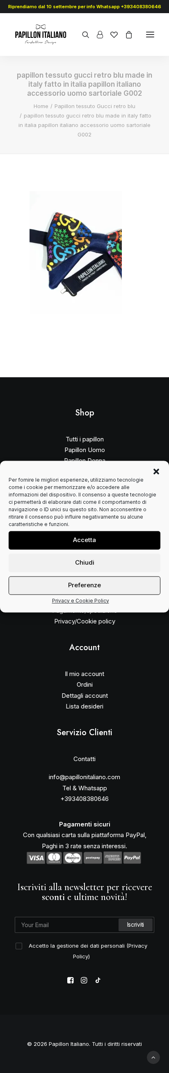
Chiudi (84, 562)
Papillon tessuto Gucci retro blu (95, 106)
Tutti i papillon (85, 439)
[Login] (96, 34)
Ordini (85, 684)
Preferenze (84, 585)
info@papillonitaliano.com (84, 777)
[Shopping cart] (125, 34)
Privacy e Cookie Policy (80, 601)
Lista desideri (84, 706)
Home (41, 106)
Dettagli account (85, 695)
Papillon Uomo (84, 450)
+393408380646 (84, 799)
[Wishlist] (110, 34)
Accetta (84, 540)
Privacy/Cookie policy (84, 621)
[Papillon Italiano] (41, 34)
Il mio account (84, 674)
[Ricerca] (82, 34)
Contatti (84, 759)
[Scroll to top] (153, 1057)
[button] (156, 471)
